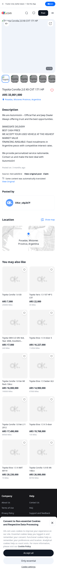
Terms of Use (8, 507)
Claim (46, 174)
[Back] (6, 23)
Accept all (28, 553)
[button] (52, 90)
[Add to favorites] (24, 269)
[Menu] (52, 13)
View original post (33, 174)
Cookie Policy (24, 546)
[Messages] (34, 13)
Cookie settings (28, 566)
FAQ (31, 507)
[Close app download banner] (3, 4)
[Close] (52, 523)
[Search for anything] (26, 13)
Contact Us (34, 502)
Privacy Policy (8, 513)
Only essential (28, 560)
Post (43, 13)
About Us (6, 502)
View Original (8, 181)
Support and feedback (39, 513)
